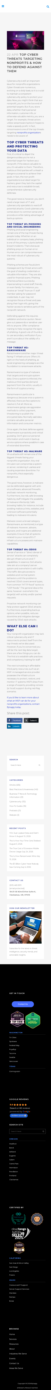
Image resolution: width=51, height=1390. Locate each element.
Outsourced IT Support (18, 1285)
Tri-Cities (12, 1037)
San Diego (13, 1267)
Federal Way (14, 1045)
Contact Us (23, 1004)
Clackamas (13, 1180)
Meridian (12, 1293)
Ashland (12, 1152)
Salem (11, 1160)
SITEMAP (20, 1388)
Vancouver (13, 1061)
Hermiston (13, 1168)
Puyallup (12, 1049)
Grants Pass (13, 1164)
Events (12, 1358)
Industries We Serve (18, 1354)
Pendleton (13, 1172)
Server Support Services (19, 1289)
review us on (17, 1115)
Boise (11, 1301)
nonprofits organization (28, 132)
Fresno (12, 1275)
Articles (12, 785)
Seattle (12, 1057)
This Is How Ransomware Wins (22, 856)
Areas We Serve (16, 1368)
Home (12, 1334)
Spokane (13, 1041)
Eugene (12, 1156)
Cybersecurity (15, 801)
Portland (12, 1176)
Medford (12, 1144)
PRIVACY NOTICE (31, 1388)
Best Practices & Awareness (21, 789)
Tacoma (12, 1053)
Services (12, 1339)
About (12, 1349)
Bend (11, 1148)
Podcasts (13, 810)
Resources (13, 1344)
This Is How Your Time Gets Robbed (24, 841)
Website (13, 815)
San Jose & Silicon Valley (19, 1263)
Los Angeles (14, 1271)
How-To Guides (16, 806)
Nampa (12, 1297)
